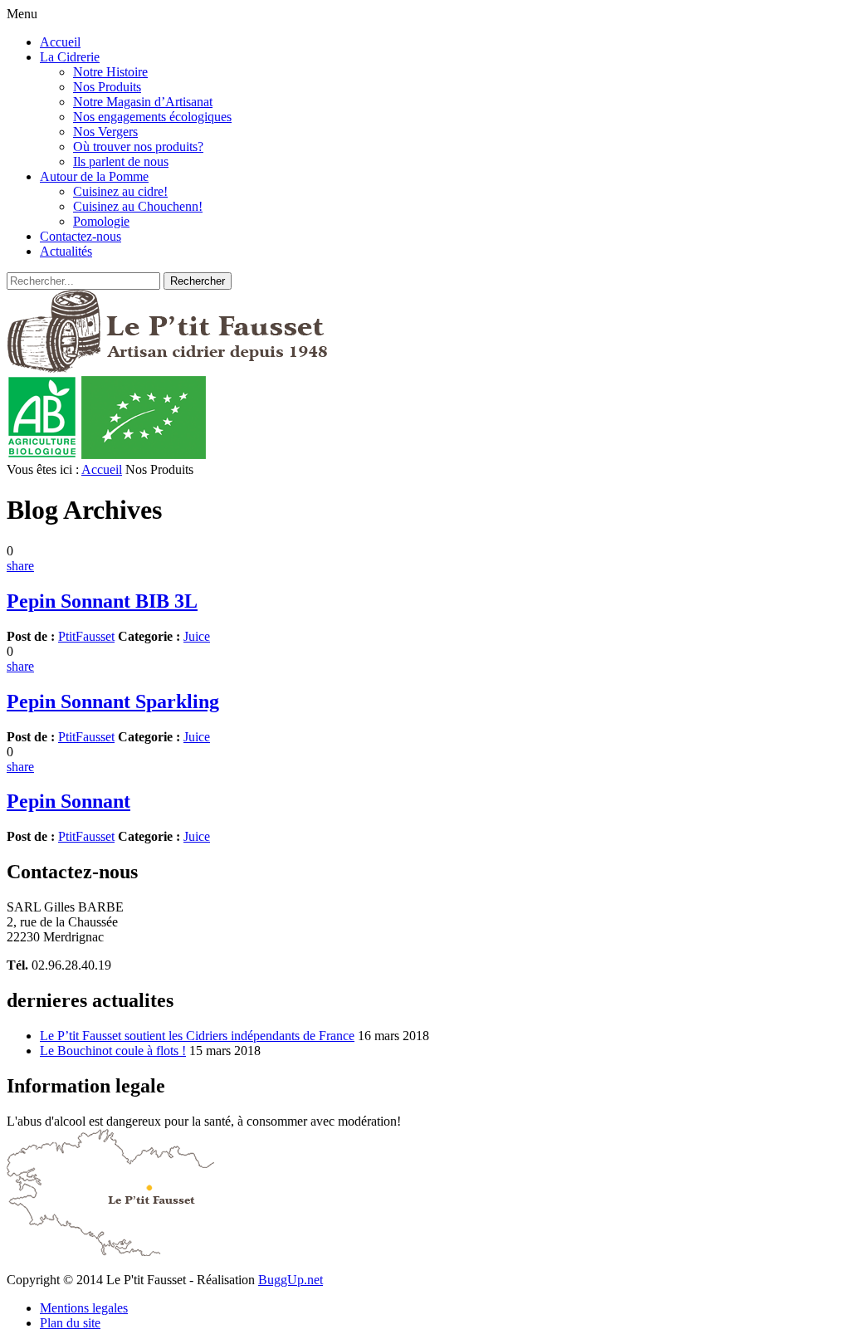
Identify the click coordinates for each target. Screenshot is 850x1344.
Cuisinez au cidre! (120, 191)
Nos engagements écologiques (152, 117)
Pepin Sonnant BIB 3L (102, 601)
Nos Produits (107, 87)
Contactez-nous (80, 236)
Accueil (60, 42)
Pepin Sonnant (68, 801)
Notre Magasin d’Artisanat (142, 102)
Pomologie (101, 221)
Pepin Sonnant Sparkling (113, 701)
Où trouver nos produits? (138, 146)
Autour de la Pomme (94, 176)
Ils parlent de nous (121, 161)
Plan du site (70, 1323)
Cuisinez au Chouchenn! (138, 206)
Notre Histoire (110, 72)
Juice (196, 636)
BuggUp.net (290, 1280)
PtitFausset (86, 636)
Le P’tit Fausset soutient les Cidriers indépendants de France (197, 1036)
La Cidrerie (70, 57)
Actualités (66, 251)
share (20, 566)
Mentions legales (84, 1308)
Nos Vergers (105, 132)
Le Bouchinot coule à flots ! (113, 1050)
